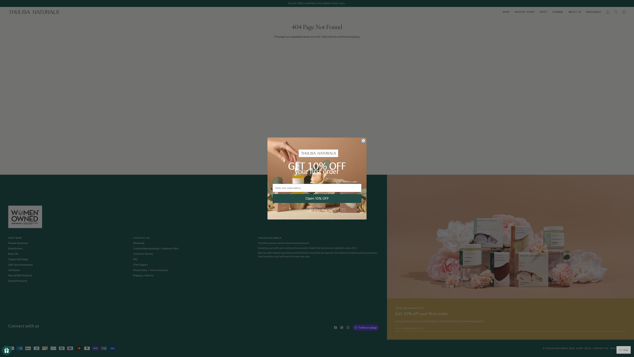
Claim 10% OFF (317, 198)
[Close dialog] (363, 140)
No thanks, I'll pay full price (317, 208)
